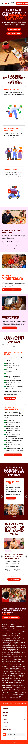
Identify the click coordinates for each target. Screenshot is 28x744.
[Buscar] (9, 3)
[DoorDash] (6, 3)
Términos (19, 738)
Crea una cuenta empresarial (20, 703)
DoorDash (15, 742)
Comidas (8, 551)
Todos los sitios (7, 729)
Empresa (5, 719)
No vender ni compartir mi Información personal (10, 738)
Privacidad (23, 738)
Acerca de (5, 722)
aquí (20, 696)
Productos (5, 708)
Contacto (5, 726)
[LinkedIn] (4, 734)
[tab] (12, 516)
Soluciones (5, 712)
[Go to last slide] (2, 496)
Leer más (7, 573)
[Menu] (2, 3)
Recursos (5, 715)
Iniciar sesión (12, 3)
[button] (14, 556)
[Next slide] (26, 496)
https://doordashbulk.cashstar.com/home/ (13, 630)
